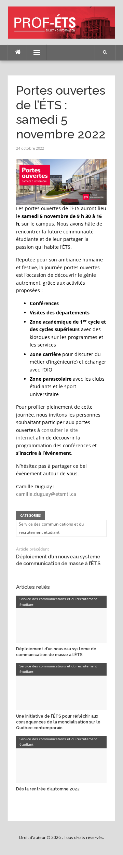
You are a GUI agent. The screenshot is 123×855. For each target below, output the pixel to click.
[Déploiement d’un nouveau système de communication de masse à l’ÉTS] (61, 618)
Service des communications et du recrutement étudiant (51, 528)
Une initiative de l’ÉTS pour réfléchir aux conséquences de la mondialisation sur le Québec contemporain (58, 722)
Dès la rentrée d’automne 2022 (48, 789)
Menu (34, 52)
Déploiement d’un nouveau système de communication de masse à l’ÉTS (56, 652)
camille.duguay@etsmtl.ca (46, 494)
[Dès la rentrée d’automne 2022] (61, 759)
